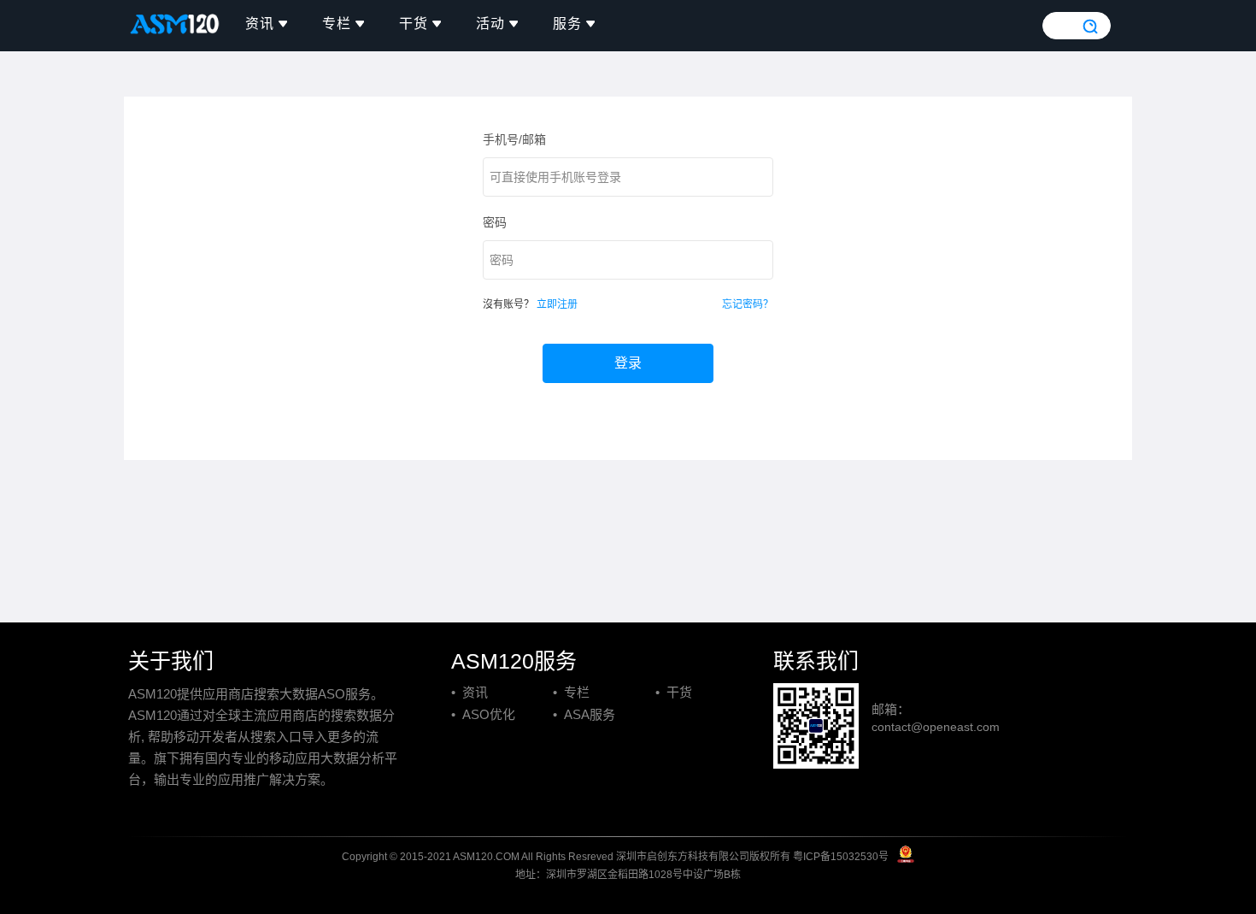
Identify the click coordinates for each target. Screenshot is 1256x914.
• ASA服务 (584, 714)
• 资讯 (469, 692)
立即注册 (557, 304)
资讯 (259, 23)
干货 (413, 23)
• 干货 (673, 692)
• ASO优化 (483, 714)
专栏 (336, 23)
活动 (490, 23)
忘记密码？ (747, 304)
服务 (567, 23)
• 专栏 (571, 692)
